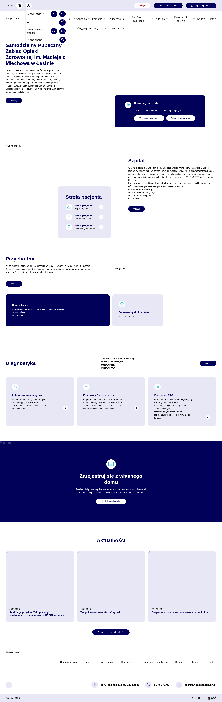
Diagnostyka (115, 19)
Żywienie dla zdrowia (181, 19)
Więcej (14, 100)
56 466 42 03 (161, 684)
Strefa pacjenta (68, 662)
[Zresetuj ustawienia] (62, 40)
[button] (69, 19)
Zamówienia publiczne (138, 19)
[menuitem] (19, 6)
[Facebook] (9, 685)
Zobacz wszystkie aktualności (111, 632)
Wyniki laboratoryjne (168, 5)
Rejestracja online (203, 5)
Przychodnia (80, 19)
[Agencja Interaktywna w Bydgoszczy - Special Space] (209, 698)
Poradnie (97, 19)
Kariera (201, 19)
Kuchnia (160, 19)
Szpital (88, 662)
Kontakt (212, 19)
